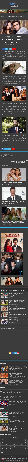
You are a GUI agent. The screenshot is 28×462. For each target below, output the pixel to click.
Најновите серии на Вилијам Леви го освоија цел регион (13, 202)
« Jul (1, 452)
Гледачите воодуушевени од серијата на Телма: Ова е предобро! (18, 368)
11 (6, 444)
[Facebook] (12, 353)
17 (2, 446)
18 (6, 446)
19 (10, 446)
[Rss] (10, 353)
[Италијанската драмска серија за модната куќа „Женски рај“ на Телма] (4, 381)
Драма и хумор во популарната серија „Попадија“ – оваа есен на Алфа (17, 302)
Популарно (8, 290)
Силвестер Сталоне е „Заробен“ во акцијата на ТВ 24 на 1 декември (18, 160)
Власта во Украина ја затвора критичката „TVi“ (12, 397)
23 (25, 446)
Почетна (2, 16)
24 (2, 448)
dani (4, 44)
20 (14, 446)
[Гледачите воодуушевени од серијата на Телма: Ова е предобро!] (4, 368)
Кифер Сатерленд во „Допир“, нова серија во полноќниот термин (18, 320)
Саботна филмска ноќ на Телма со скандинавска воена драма (10, 156)
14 (18, 444)
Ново (2, 290)
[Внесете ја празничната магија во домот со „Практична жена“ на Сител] (4, 375)
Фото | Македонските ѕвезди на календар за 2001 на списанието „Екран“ (17, 295)
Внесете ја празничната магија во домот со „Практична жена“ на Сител (17, 375)
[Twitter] (15, 353)
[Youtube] (18, 353)
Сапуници (8, 16)
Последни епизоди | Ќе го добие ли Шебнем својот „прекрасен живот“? (13, 221)
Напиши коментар (7, 46)
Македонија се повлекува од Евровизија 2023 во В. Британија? (18, 403)
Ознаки (22, 290)
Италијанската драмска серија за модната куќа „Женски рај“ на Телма (16, 381)
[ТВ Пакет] (14, 4)
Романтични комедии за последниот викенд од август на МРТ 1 (17, 314)
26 (10, 448)
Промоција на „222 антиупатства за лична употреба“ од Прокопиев (14, 391)
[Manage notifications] (3, 459)
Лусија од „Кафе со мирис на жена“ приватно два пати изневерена (13, 183)
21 (18, 446)
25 (6, 448)
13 (14, 444)
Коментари (16, 290)
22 (21, 446)
